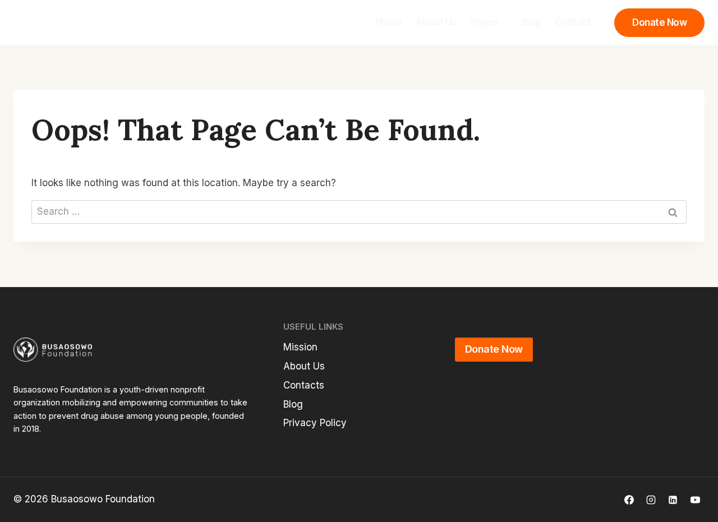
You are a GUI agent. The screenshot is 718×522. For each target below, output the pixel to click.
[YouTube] (695, 499)
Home (388, 21)
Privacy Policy (315, 422)
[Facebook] (629, 499)
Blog (531, 21)
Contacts (303, 385)
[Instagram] (651, 499)
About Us (436, 21)
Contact (573, 21)
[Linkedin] (673, 499)
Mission (300, 347)
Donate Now (659, 22)
